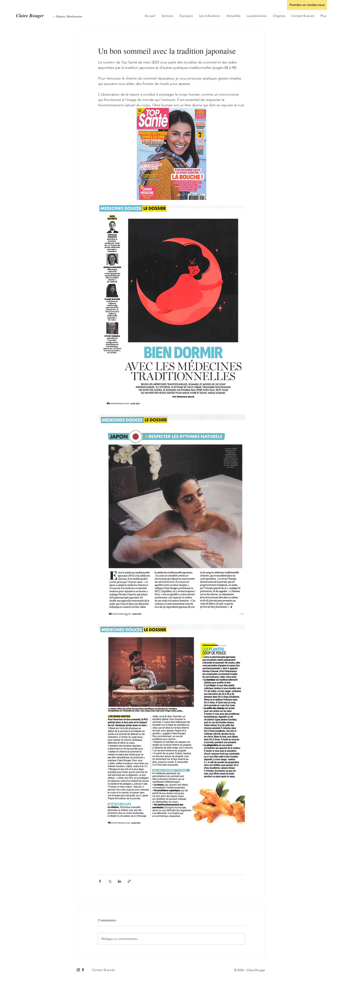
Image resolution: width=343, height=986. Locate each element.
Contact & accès (103, 970)
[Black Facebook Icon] (83, 970)
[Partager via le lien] (129, 881)
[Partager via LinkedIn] (119, 881)
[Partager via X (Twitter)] (110, 881)
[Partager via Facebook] (100, 881)
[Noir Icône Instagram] (78, 970)
